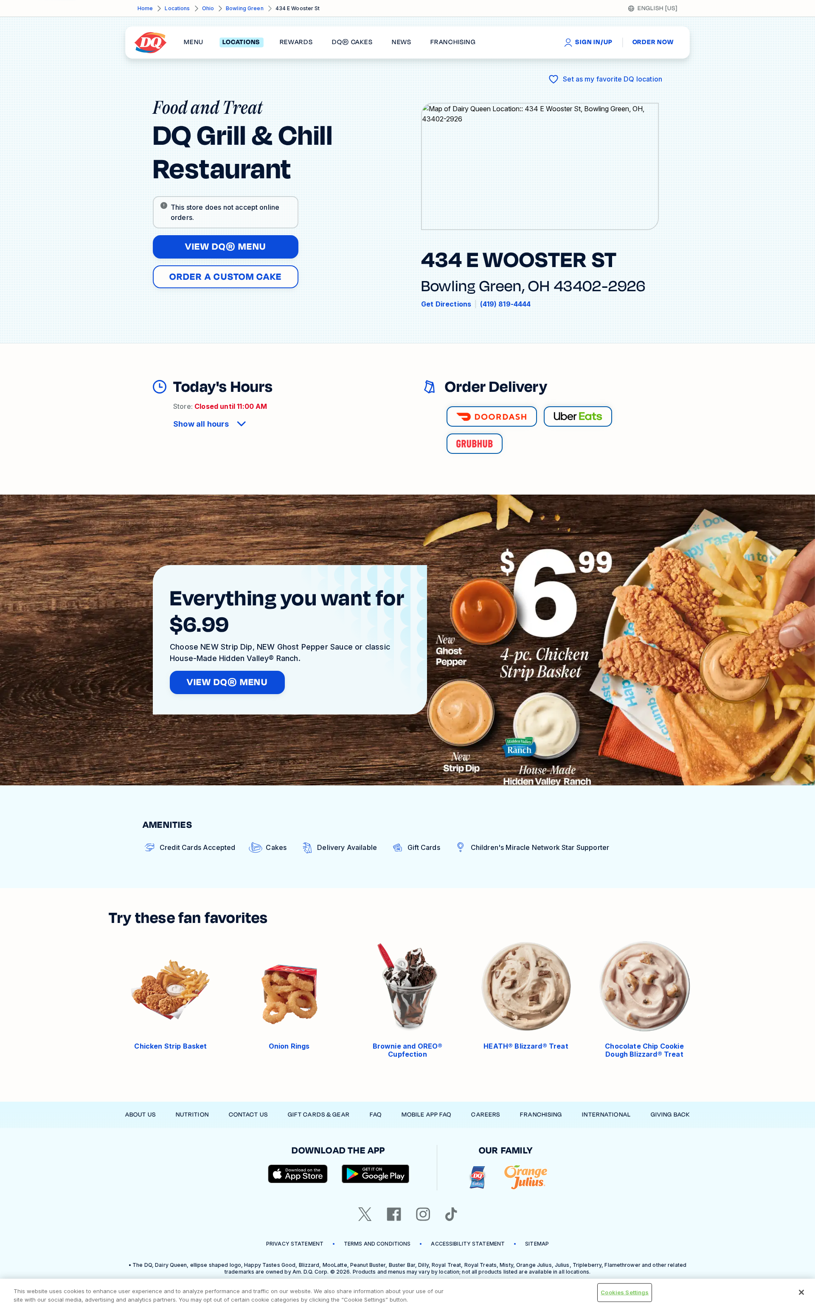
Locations (177, 8)
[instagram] (423, 1214)
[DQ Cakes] (477, 1177)
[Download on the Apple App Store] (298, 1174)
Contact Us (248, 1114)
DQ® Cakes (352, 42)
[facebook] (394, 1214)
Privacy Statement (294, 1243)
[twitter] (365, 1214)
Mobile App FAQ (427, 1114)
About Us (140, 1114)
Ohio (208, 8)
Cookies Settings (625, 1292)
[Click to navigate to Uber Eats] (578, 416)
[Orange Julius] (526, 1177)
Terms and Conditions (377, 1243)
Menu (193, 42)
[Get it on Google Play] (376, 1174)
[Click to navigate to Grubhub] (474, 443)
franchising (452, 42)
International (606, 1114)
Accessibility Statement (468, 1243)
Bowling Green (245, 8)
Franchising (541, 1114)
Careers (485, 1114)
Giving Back (670, 1114)
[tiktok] (451, 1214)
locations (241, 42)
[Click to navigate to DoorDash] (491, 416)
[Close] (801, 1292)
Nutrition (192, 1114)
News (401, 42)
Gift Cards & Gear (319, 1114)
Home (145, 8)
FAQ (376, 1114)
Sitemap (537, 1243)
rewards (296, 42)
